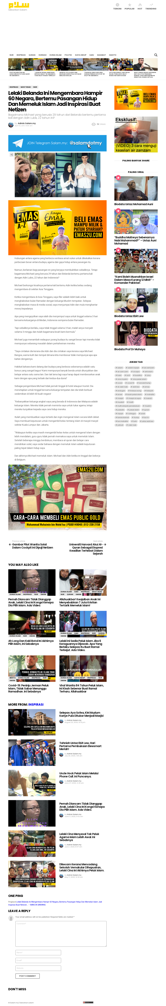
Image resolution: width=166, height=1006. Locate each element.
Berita (13, 678)
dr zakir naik (122, 387)
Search (156, 55)
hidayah (149, 390)
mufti (131, 402)
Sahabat (101, 55)
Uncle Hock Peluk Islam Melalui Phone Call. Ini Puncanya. (78, 774)
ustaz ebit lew (147, 421)
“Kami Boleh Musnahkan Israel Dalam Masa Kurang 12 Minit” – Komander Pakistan (134, 280)
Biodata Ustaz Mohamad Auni (133, 204)
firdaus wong (135, 390)
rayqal (120, 413)
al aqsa (136, 371)
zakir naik (132, 425)
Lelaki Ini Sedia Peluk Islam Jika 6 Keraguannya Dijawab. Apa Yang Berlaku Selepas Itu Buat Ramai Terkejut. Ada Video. (80, 645)
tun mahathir (122, 421)
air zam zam (122, 371)
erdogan (121, 390)
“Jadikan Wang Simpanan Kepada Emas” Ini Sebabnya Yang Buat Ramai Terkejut (44, 74)
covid (119, 383)
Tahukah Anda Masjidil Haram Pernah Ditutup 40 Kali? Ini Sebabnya (94, 74)
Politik (68, 55)
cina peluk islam (139, 379)
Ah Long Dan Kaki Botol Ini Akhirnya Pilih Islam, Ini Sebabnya (31, 642)
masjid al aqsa (134, 398)
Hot (140, 8)
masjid (120, 398)
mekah (149, 398)
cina (148, 375)
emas (146, 387)
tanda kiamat (123, 417)
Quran (32, 55)
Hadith (112, 55)
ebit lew (136, 387)
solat (143, 413)
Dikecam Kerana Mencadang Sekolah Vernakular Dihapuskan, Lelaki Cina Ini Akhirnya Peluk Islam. (81, 867)
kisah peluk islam (134, 394)
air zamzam (149, 367)
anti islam (149, 371)
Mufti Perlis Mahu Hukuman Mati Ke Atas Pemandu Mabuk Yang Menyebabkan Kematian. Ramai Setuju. (145, 74)
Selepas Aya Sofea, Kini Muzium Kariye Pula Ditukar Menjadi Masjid (70, 74)
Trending (150, 8)
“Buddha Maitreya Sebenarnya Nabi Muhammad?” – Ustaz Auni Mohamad (135, 240)
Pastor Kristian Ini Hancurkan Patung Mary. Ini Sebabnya (20, 74)
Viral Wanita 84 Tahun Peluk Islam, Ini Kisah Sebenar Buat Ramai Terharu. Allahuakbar (81, 688)
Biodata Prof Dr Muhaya (129, 349)
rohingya (132, 413)
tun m (146, 417)
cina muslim (122, 379)
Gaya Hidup (80, 55)
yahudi (120, 425)
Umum (43, 594)
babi (119, 375)
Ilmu (91, 55)
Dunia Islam (55, 55)
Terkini (117, 8)
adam (120, 367)
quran (146, 410)
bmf (128, 375)
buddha (138, 375)
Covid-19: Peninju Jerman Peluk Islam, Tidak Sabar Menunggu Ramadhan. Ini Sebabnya (28, 688)
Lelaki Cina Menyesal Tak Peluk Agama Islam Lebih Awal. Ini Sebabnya (79, 837)
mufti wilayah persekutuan (128, 406)
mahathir (150, 394)
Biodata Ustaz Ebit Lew (129, 316)
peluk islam (134, 410)
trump (136, 417)
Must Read (97, 591)
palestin (120, 410)
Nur (11, 55)
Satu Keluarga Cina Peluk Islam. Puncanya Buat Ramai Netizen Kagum (119, 74)
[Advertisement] (83, 32)
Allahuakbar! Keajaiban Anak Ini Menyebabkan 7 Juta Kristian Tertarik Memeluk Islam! (79, 602)
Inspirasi (21, 55)
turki (135, 421)
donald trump (145, 383)
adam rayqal (133, 367)
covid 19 (130, 383)
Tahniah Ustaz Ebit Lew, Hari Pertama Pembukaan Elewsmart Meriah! (80, 746)
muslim (148, 406)
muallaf (120, 402)
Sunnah (42, 55)
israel (119, 394)
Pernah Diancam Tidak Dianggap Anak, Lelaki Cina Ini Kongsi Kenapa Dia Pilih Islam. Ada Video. (31, 602)
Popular (129, 8)
